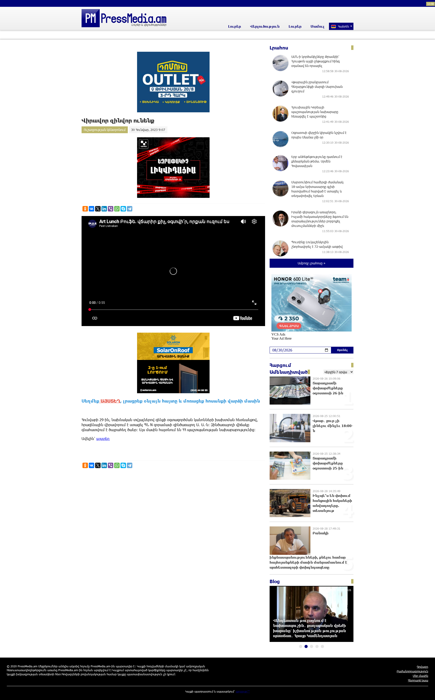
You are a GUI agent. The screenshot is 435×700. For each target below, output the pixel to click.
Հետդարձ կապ (418, 680)
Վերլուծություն (265, 26)
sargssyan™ (243, 691)
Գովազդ (422, 666)
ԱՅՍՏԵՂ (109, 400)
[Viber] (110, 208)
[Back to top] (427, 692)
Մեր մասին (420, 676)
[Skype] (123, 208)
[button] (300, 646)
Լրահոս (279, 47)
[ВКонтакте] (91, 208)
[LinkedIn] (104, 208)
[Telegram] (129, 208)
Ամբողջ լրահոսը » (311, 263)
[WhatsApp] (117, 208)
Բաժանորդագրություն (412, 671)
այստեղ (103, 438)
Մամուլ (317, 26)
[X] (98, 208)
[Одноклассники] (85, 208)
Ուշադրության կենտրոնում (105, 130)
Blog (275, 581)
